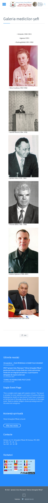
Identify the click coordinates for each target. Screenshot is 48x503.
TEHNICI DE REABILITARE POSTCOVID (16, 380)
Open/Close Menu (4, 4)
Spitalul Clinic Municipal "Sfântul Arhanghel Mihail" (27, 490)
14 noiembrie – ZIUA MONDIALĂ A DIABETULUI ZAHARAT (23, 363)
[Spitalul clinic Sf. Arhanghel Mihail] (26, 4)
